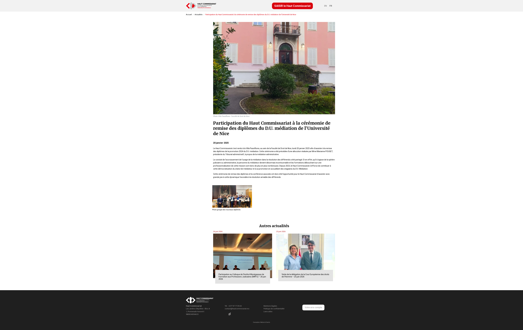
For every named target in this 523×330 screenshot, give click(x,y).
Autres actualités (274, 226)
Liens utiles (268, 311)
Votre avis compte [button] (313, 307)
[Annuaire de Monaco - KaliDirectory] (229, 314)
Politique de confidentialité (274, 309)
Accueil (189, 14)
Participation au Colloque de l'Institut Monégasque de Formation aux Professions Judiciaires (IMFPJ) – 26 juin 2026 (242, 276)
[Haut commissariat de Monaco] (199, 300)
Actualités (199, 14)
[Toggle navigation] (321, 6)
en (325, 6)
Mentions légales (270, 306)
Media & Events (265, 322)
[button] (292, 6)
